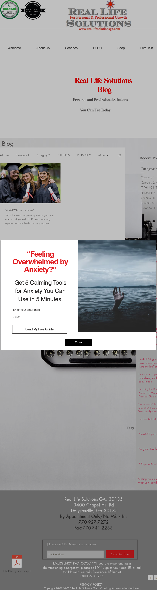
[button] (78, 342)
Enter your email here (26, 309)
